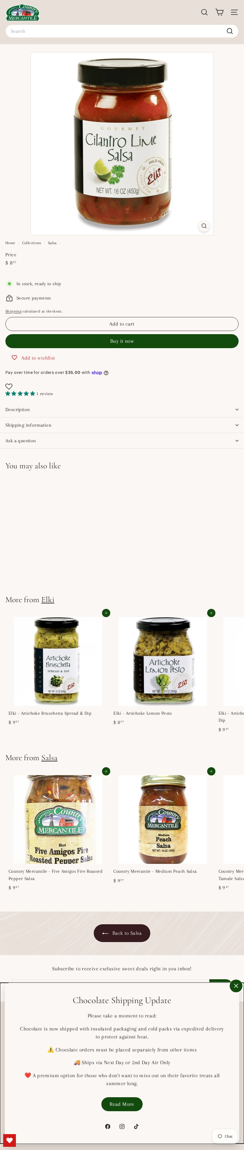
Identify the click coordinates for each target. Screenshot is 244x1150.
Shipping (13, 311)
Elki (47, 599)
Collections (32, 243)
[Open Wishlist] (122, 386)
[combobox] (122, 31)
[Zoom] (204, 226)
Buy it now (122, 341)
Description (17, 409)
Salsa (52, 243)
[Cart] (219, 12)
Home (11, 243)
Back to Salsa (126, 933)
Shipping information (28, 425)
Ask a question (20, 441)
